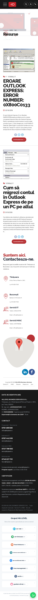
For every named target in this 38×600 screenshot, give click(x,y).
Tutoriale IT (12, 77)
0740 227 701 (17, 310)
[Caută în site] (26, 4)
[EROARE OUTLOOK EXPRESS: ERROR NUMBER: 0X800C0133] (19, 60)
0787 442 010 (7, 438)
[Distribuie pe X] (19, 134)
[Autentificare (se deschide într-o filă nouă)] (30, 4)
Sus (32, 384)
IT (6, 77)
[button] (19, 344)
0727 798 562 (17, 323)
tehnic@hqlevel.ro (7, 441)
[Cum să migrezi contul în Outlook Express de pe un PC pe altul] (19, 164)
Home (11, 30)
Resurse (18, 384)
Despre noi (25, 384)
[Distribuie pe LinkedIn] (22, 134)
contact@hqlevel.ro (23, 467)
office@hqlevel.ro (18, 315)
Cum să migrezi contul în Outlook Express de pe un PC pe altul (18, 197)
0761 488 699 (7, 428)
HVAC (12, 384)
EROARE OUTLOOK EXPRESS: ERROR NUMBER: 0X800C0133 (16, 93)
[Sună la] (35, 4)
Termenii (22, 595)
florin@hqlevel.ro (7, 462)
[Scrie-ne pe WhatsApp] (33, 595)
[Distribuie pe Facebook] (15, 134)
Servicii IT (5, 384)
